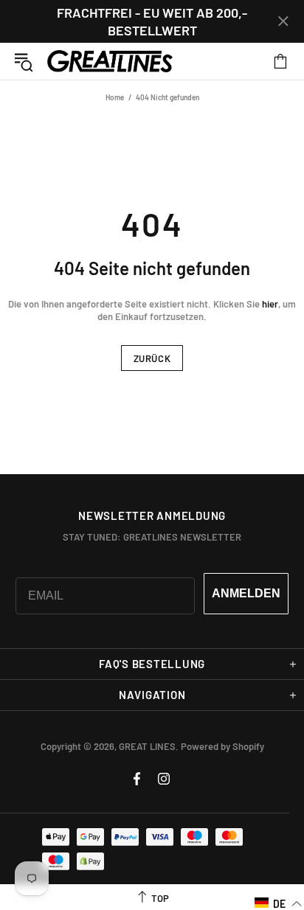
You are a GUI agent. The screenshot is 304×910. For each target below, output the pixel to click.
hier (270, 304)
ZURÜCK (152, 358)
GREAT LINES (110, 61)
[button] (278, 903)
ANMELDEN (246, 593)
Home (115, 97)
